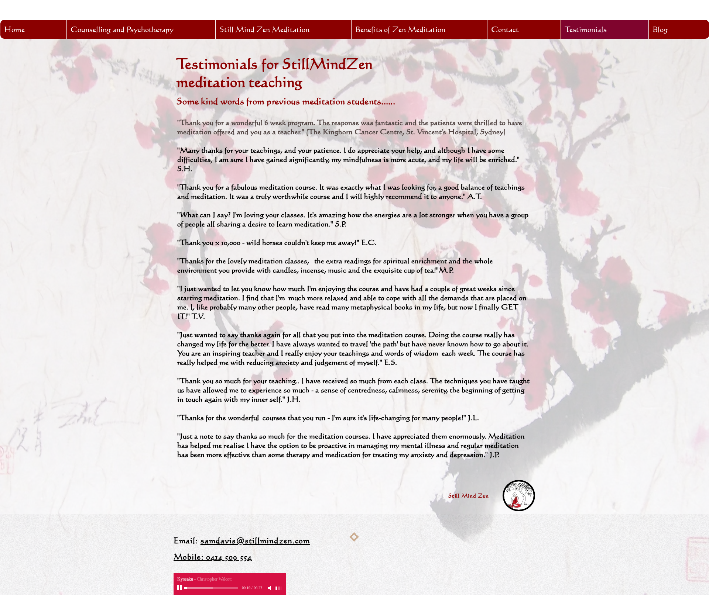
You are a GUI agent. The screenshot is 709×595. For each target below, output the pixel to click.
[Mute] (270, 588)
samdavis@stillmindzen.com (255, 540)
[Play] (180, 588)
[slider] (278, 588)
